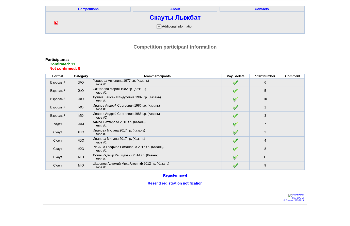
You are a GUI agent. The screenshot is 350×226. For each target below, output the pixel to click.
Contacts (262, 9)
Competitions (88, 9)
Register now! (175, 175)
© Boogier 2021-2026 (294, 200)
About (175, 9)
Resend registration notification (175, 183)
